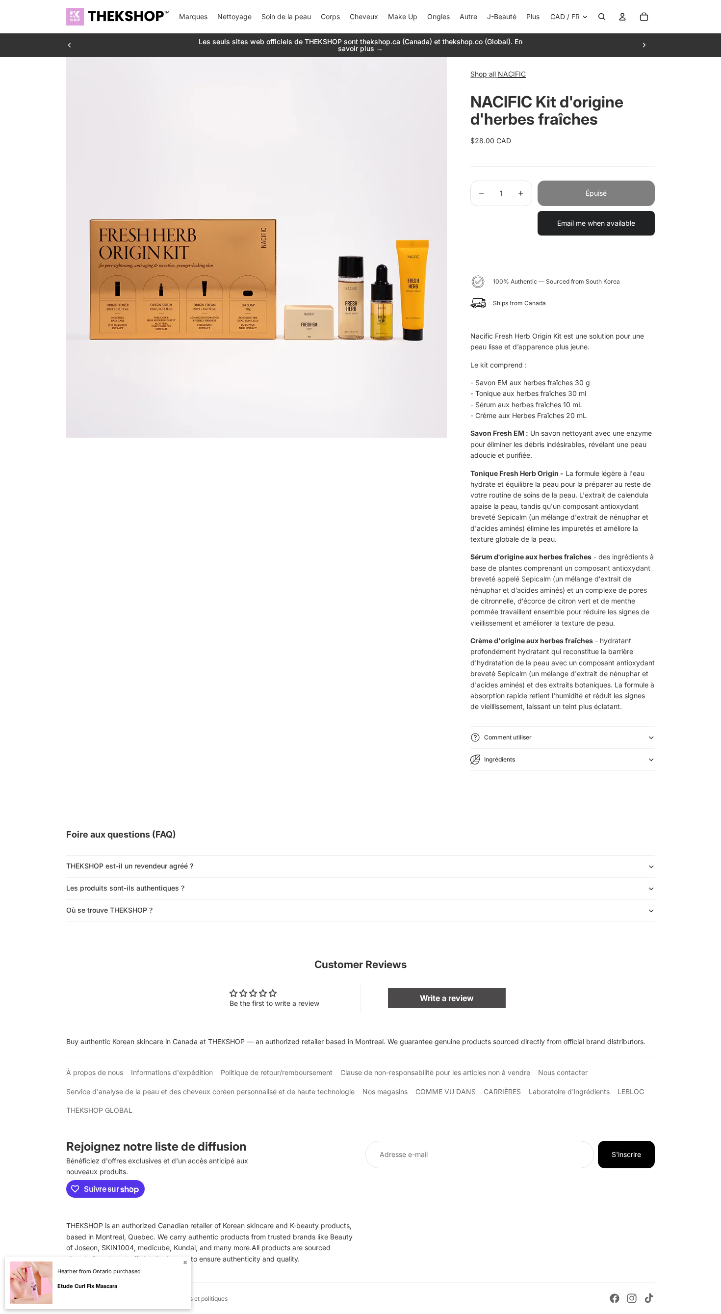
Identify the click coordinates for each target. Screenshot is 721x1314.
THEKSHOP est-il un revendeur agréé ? (129, 866)
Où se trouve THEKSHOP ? (109, 910)
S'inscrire (626, 1154)
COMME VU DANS (445, 1091)
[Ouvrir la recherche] (602, 16)
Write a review (447, 998)
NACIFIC (512, 74)
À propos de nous (94, 1072)
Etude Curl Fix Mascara (87, 1286)
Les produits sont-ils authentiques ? (125, 888)
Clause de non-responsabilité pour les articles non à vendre (435, 1072)
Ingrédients (499, 759)
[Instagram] (632, 1298)
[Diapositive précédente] (69, 45)
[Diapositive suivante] (644, 45)
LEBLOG (631, 1091)
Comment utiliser (508, 737)
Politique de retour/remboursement (277, 1072)
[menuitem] (532, 16)
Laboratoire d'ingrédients (569, 1091)
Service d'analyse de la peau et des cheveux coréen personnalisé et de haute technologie (210, 1091)
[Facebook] (614, 1298)
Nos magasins (385, 1091)
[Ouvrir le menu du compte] (622, 16)
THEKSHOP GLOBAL (99, 1110)
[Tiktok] (649, 1298)
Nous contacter (563, 1072)
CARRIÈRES (502, 1091)
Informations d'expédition (172, 1072)
